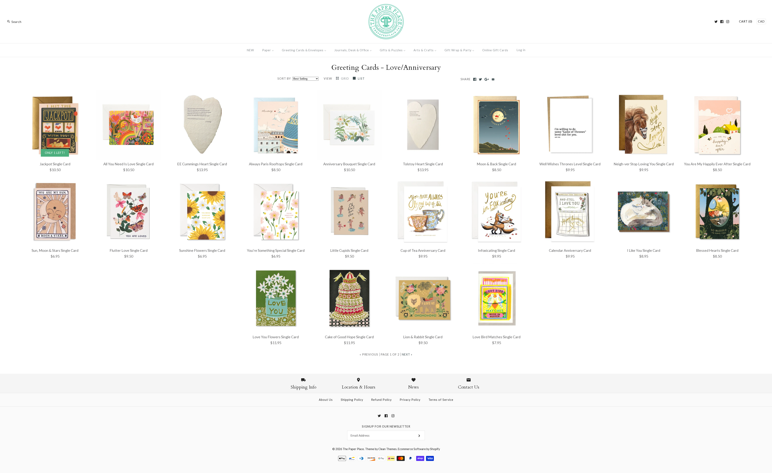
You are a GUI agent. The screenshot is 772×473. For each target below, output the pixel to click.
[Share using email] (493, 79)
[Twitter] (716, 21)
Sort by (284, 78)
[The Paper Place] (386, 7)
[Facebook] (721, 21)
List (361, 78)
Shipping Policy (352, 399)
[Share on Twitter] (480, 79)
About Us (326, 399)
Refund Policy (381, 399)
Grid (345, 78)
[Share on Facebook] (474, 79)
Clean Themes (387, 449)
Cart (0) (745, 21)
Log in (521, 50)
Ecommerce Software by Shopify (419, 449)
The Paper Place (353, 449)
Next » (407, 354)
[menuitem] (250, 50)
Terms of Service (440, 399)
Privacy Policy (410, 399)
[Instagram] (727, 21)
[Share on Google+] (487, 79)
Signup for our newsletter (386, 426)
